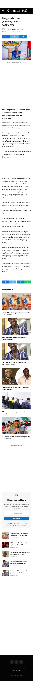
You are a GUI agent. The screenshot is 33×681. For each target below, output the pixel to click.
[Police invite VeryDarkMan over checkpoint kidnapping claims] (16, 326)
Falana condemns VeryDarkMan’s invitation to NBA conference (16, 388)
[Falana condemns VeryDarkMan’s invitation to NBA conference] (16, 376)
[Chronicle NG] (17, 11)
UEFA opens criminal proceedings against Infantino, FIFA (19, 544)
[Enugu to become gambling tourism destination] (16, 50)
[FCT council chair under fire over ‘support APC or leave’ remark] (16, 425)
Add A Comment (16, 446)
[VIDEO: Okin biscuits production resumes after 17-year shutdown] (16, 301)
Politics (5, 668)
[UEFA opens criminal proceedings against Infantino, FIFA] (5, 545)
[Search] (30, 10)
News (12, 668)
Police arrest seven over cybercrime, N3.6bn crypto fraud (14, 413)
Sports (18, 668)
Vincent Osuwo (11, 29)
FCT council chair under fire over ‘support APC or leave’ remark (16, 438)
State (5, 271)
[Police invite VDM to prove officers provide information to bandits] (16, 351)
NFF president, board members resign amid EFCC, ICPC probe (20, 553)
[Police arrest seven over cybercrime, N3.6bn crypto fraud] (16, 400)
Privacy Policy (15, 525)
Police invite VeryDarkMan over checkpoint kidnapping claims (14, 338)
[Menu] (3, 10)
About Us (16, 670)
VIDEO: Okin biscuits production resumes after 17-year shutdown (16, 314)
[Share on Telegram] (23, 36)
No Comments (7, 32)
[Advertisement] (16, 86)
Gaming (15, 135)
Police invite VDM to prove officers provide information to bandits (14, 363)
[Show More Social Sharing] (29, 36)
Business (25, 668)
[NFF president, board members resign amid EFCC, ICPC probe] (5, 554)
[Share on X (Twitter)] (14, 36)
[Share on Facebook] (6, 36)
